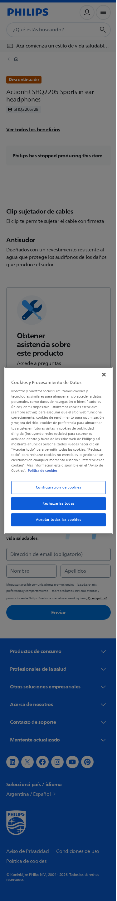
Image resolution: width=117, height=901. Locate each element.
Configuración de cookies (56, 487)
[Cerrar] (101, 374)
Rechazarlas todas (56, 504)
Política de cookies (46, 470)
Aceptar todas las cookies (56, 520)
